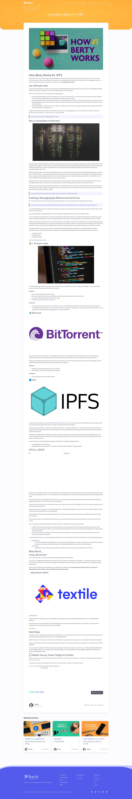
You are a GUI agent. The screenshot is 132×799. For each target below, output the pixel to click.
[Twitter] (95, 792)
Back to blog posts (31, 8)
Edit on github (98, 692)
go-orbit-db (35, 546)
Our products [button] (72, 3)
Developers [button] (81, 3)
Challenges (63, 777)
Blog (106, 3)
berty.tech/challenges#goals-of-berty (49, 116)
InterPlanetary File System (59, 423)
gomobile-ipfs (36, 540)
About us (97, 775)
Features (63, 775)
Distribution (89, 201)
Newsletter (96, 779)
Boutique (96, 784)
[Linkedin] (106, 792)
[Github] (99, 792)
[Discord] (92, 792)
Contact (96, 780)
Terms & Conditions (61, 792)
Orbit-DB (35, 511)
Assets (95, 786)
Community (100, 3)
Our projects (80, 777)
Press (95, 782)
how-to (41, 692)
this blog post (74, 193)
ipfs (37, 692)
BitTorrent (62, 356)
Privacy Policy (68, 792)
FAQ (61, 780)
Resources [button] (91, 3)
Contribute (79, 779)
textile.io (33, 628)
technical (32, 692)
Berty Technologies (47, 782)
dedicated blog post (91, 205)
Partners (96, 777)
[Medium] (103, 792)
